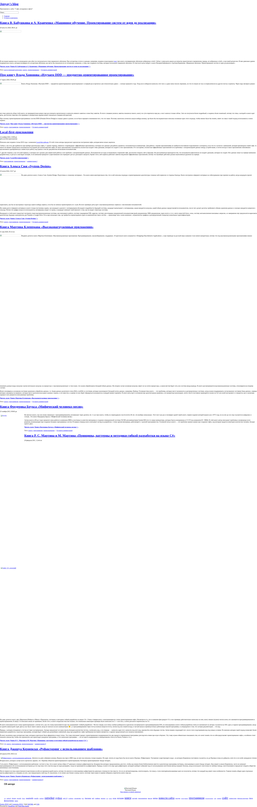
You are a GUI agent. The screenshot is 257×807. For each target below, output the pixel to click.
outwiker (50, 797)
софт (225, 797)
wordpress (70, 798)
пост (115, 61)
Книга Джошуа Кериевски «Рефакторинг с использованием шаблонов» (51, 749)
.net (5, 798)
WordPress (11, 806)
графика (97, 798)
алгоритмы (77, 798)
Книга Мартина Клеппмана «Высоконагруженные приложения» (46, 227)
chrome (14, 798)
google (19, 798)
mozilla (36, 798)
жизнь (110, 798)
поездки (177, 798)
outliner (41, 798)
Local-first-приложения (16, 132)
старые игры (232, 798)
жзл (107, 798)
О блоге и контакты (11, 18)
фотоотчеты (9, 801)
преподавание (184, 798)
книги (25, 70)
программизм (13, 127)
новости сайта (166, 798)
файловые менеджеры (242, 798)
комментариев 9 (40, 744)
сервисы (219, 798)
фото (251, 798)
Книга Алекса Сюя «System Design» (25, 166)
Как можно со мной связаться (130, 792)
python (58, 798)
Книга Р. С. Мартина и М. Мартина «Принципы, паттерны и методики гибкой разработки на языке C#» (99, 435)
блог (83, 798)
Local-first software (42, 142)
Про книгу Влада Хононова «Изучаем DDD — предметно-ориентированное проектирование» (67, 75)
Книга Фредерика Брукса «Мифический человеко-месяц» (41, 406)
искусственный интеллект (13, 70)
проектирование (33, 70)
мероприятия (142, 798)
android (9, 798)
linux (23, 798)
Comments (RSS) (17, 804)
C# (5, 744)
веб (93, 798)
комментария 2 (32, 161)
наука (155, 798)
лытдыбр (134, 798)
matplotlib (29, 798)
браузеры (88, 798)
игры (114, 798)
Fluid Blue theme (23, 806)
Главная (6, 16)
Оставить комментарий (49, 70)
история (120, 798)
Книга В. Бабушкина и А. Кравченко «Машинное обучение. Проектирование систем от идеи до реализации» (78, 23)
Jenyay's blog (9, 4)
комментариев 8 (37, 780)
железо (103, 798)
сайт (215, 798)
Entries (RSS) (4, 804)
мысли (150, 798)
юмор (16, 801)
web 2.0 (65, 798)
